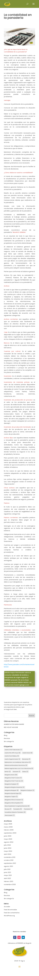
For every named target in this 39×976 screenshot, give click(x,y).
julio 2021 (7, 869)
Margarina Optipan (27, 790)
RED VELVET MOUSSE (11, 727)
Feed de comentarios (12, 913)
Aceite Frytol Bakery (12, 756)
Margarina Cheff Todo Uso (14, 781)
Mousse (8, 809)
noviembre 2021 (9, 857)
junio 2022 (7, 848)
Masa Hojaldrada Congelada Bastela (17, 806)
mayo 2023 (8, 839)
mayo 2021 (8, 875)
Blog (5, 735)
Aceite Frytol (27, 753)
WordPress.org (9, 916)
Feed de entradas (10, 910)
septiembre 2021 (10, 863)
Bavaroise (26, 759)
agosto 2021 (8, 866)
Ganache (16, 771)
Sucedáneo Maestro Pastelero (15, 812)
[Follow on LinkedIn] (23, 937)
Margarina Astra (11, 775)
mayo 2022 (8, 851)
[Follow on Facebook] (14, 937)
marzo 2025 (8, 827)
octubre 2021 (8, 860)
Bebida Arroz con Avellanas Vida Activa (18, 762)
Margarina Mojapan (12, 790)
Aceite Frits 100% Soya (12, 753)
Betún (8, 771)
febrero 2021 (8, 881)
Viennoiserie (10, 815)
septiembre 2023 (10, 833)
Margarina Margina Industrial (14, 787)
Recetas (7, 738)
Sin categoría (9, 741)
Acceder (7, 907)
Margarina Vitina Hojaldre (14, 803)
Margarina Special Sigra (13, 793)
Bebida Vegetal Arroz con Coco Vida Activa (19, 768)
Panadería (17, 809)
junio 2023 (7, 836)
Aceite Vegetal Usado (12, 759)
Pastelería (28, 809)
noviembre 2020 (10, 884)
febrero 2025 (9, 830)
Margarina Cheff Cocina (13, 778)
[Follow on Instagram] (19, 937)
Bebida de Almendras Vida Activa (16, 765)
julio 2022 (7, 845)
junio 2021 (7, 872)
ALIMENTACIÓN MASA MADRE (14, 724)
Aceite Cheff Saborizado (13, 750)
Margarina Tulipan (11, 796)
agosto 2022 (8, 842)
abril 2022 (7, 854)
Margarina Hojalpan (11, 784)
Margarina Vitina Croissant (14, 800)
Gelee (25, 771)
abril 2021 (7, 878)
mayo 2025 (8, 824)
